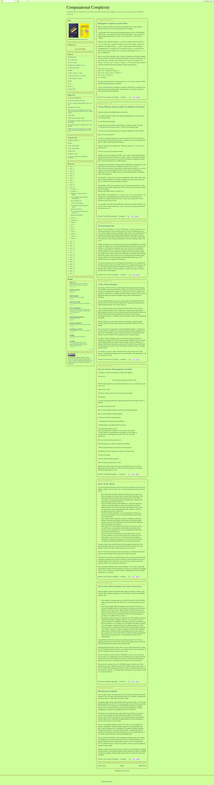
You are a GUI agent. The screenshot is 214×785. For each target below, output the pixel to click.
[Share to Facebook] (137, 97)
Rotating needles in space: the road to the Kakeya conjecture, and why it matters (79, 284)
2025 (71, 169)
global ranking (125, 301)
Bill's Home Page (72, 57)
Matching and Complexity (107, 691)
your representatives (119, 268)
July (72, 225)
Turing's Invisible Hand (76, 323)
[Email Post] (129, 97)
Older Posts (142, 766)
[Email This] (132, 97)
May (72, 229)
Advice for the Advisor (106, 484)
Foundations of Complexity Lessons (76, 65)
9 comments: (122, 681)
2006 (71, 264)
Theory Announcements (73, 145)
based (114, 308)
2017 (71, 187)
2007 (71, 262)
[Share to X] (136, 97)
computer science (125, 289)
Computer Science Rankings (116, 331)
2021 (71, 178)
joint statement (113, 238)
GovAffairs (72, 341)
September (73, 220)
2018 (71, 185)
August (73, 222)
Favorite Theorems (72, 62)
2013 (71, 248)
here (101, 127)
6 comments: (121, 216)
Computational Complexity (88, 7)
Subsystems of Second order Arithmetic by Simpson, (115, 166)
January (73, 238)
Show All (91, 349)
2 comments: (122, 576)
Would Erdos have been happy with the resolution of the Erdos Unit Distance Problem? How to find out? (79, 130)
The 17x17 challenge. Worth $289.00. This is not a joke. (80, 103)
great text (108, 89)
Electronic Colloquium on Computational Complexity (77, 157)
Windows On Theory (75, 290)
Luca (114, 229)
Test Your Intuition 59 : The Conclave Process (80, 330)
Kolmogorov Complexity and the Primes (113, 23)
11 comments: (122, 474)
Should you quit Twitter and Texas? (76, 100)
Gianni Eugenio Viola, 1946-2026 (77, 336)
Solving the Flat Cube (75, 318)
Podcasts (70, 81)
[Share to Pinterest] (139, 97)
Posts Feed (70, 86)
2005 (71, 266)
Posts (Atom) (125, 771)
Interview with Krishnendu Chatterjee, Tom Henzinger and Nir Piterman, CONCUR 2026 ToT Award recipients (80, 311)
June (72, 227)
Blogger (110, 781)
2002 (71, 273)
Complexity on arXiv (73, 154)
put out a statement (112, 321)
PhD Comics (125, 229)
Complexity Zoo (72, 151)
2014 (71, 246)
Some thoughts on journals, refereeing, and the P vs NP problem (80, 121)
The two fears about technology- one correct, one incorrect (119, 586)
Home (122, 766)
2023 (71, 173)
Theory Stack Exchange (73, 148)
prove (111, 730)
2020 (71, 180)
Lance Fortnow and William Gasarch (78, 358)
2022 (71, 176)
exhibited (124, 732)
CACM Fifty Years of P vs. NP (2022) (77, 76)
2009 (71, 257)
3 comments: (123, 759)
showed (108, 713)
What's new (73, 282)
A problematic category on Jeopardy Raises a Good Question (80, 125)
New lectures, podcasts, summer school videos (80, 324)
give (114, 728)
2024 (71, 171)
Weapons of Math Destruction (129, 633)
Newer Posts (102, 766)
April (72, 231)
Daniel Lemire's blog (75, 302)
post (102, 27)
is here (118, 127)
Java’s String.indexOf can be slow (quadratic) (80, 303)
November (73, 191)
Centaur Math (71, 115)
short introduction (107, 87)
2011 (71, 252)
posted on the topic (140, 489)
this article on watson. (122, 651)
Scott (118, 229)
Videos (69, 83)
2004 (71, 268)
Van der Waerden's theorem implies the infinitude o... (79, 197)
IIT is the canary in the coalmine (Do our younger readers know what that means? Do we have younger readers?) (80, 111)
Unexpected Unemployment (74, 98)
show (122, 717)
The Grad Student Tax (106, 226)
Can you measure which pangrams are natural (115, 369)
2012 (71, 250)
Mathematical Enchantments (77, 317)
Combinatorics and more (76, 329)
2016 (71, 241)
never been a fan (104, 329)
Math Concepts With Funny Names (76, 118)
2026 (71, 166)
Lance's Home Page (72, 60)
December (73, 189)
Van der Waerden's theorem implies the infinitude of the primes (121, 106)
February (73, 236)
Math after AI (73, 291)
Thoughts (72, 335)
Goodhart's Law (104, 351)
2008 (71, 259)
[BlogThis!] (134, 97)
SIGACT (70, 143)
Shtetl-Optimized (74, 296)
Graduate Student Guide (73, 68)
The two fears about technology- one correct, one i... (79, 211)
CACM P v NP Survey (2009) (75, 73)
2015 (71, 243)
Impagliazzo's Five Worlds (74, 107)
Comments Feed (71, 89)
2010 (71, 255)
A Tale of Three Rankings (107, 284)
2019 (71, 182)
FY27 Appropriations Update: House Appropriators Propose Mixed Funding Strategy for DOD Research (78, 344)
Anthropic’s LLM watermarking (77, 297)
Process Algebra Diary (75, 308)
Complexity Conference (73, 140)
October (73, 218)
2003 (71, 271)
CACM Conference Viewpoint (75, 78)
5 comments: (123, 97)
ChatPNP (70, 70)
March (72, 234)
